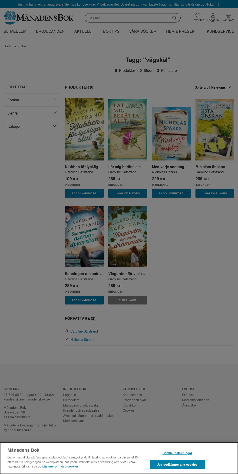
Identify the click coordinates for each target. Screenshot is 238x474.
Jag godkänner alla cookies (177, 464)
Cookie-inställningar (177, 453)
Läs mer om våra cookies (60, 466)
